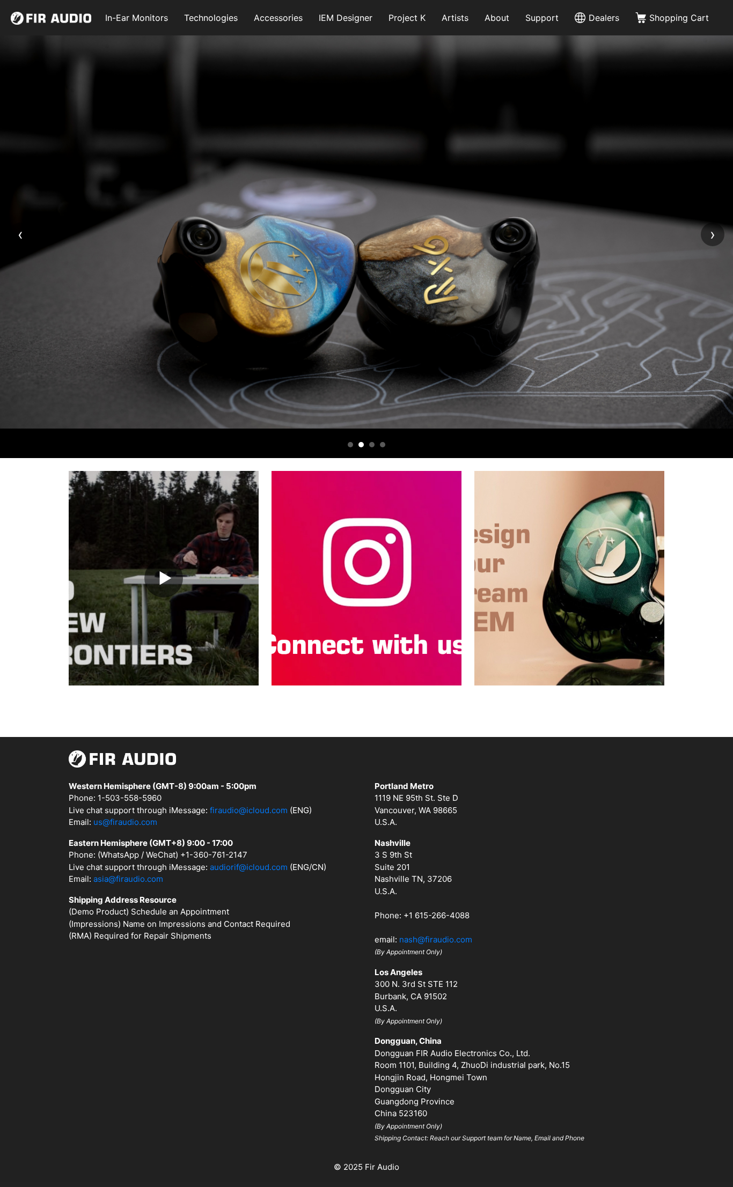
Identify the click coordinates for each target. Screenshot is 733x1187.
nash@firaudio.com (435, 939)
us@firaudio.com (125, 822)
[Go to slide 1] (350, 444)
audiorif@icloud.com (249, 867)
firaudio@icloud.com (249, 810)
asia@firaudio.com (128, 879)
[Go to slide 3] (372, 444)
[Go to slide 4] (382, 444)
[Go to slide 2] (361, 444)
